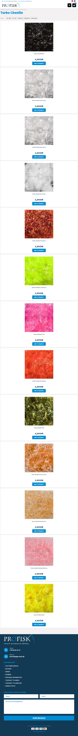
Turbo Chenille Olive (39, 428)
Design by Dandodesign (39, 731)
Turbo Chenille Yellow (39, 615)
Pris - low (14, 18)
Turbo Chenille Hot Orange (39, 381)
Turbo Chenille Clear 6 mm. (39, 194)
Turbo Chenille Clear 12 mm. (39, 100)
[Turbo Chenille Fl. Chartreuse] (39, 271)
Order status (10, 686)
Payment (8, 674)
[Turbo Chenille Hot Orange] (39, 364)
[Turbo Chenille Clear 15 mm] (39, 130)
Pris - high (9, 18)
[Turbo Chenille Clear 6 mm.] (39, 177)
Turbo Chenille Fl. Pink (39, 334)
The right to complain (13, 683)
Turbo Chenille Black (39, 53)
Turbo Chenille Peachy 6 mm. (39, 521)
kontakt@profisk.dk (17, 656)
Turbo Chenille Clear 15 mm (39, 147)
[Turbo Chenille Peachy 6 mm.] (39, 504)
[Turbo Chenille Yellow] (39, 598)
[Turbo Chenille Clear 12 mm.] (39, 83)
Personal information (13, 677)
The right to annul (12, 680)
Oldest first (20, 18)
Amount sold (34, 18)
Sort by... (2, 18)
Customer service (11, 666)
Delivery (8, 669)
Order (7, 672)
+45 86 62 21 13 (15, 650)
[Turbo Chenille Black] (39, 37)
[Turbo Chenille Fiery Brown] (39, 224)
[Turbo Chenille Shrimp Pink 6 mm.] (39, 551)
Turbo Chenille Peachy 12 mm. (39, 474)
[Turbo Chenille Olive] (39, 411)
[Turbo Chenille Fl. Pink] (39, 317)
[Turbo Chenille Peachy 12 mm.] (39, 458)
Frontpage (2, 9)
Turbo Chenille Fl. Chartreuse (39, 287)
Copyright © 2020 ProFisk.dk (34, 726)
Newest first (27, 18)
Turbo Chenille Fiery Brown (39, 240)
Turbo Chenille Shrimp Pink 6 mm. (39, 568)
